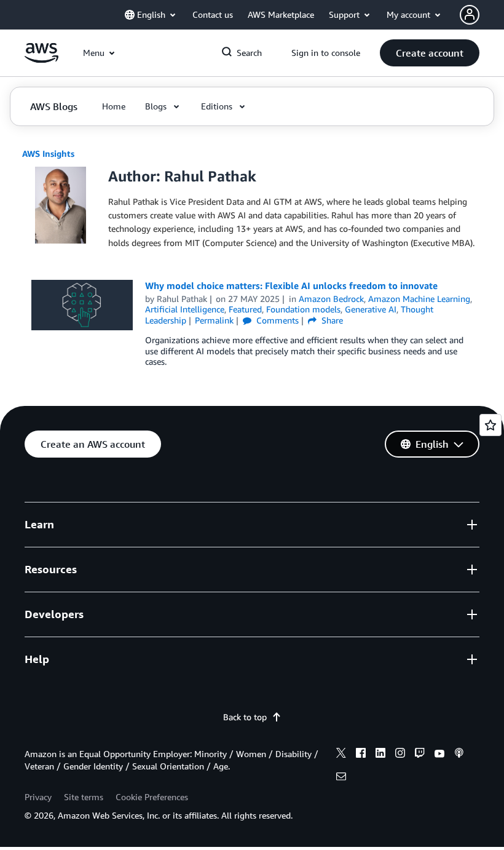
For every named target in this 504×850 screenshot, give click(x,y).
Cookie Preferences (152, 797)
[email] (341, 778)
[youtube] (439, 754)
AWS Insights (48, 153)
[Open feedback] (490, 425)
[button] (429, 52)
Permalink (214, 320)
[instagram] (400, 754)
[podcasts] (459, 754)
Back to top (245, 717)
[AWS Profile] (469, 15)
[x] (341, 754)
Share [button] (331, 320)
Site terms (83, 797)
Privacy (38, 797)
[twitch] (420, 754)
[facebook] (361, 754)
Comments (276, 320)
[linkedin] (380, 754)
